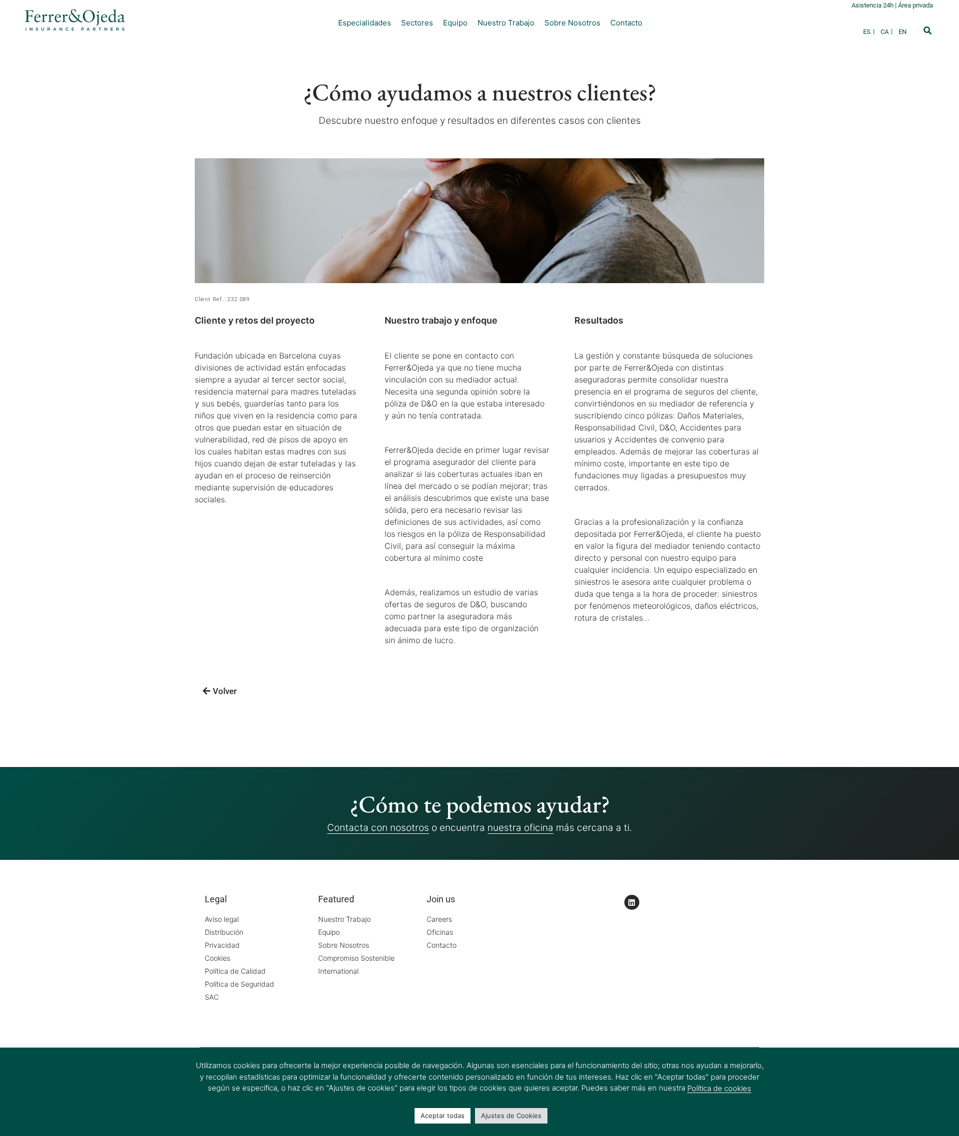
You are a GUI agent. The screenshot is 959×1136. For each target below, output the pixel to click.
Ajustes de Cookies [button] (511, 1116)
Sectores (417, 22)
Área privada (915, 5)
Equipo (455, 22)
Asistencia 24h (873, 5)
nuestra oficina (520, 827)
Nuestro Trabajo (506, 22)
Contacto (626, 22)
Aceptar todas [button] (443, 1116)
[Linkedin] (631, 902)
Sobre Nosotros (572, 22)
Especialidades (364, 22)
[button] (928, 30)
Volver (225, 691)
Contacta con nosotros (378, 827)
